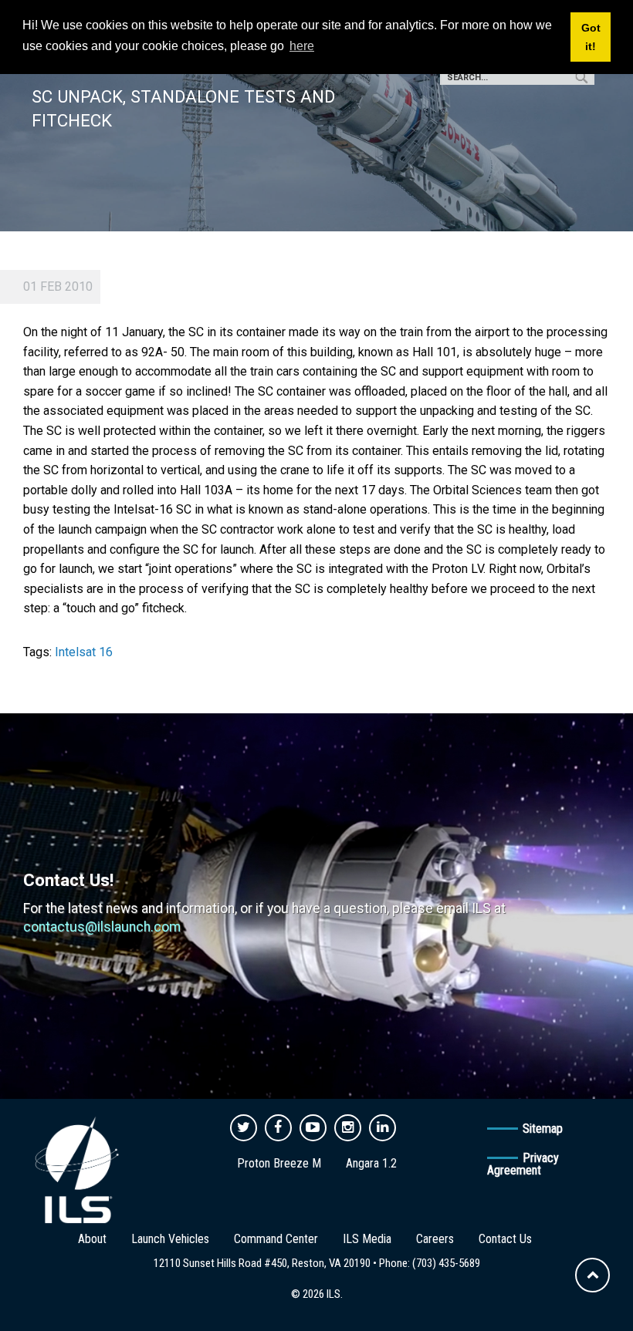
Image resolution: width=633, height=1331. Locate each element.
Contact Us (505, 1239)
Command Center (276, 1239)
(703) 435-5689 (446, 1263)
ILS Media (367, 1239)
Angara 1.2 (371, 1163)
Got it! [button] (591, 37)
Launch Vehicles (170, 1239)
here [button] (301, 45)
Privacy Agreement (523, 1164)
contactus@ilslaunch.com (102, 927)
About (92, 1239)
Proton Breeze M (279, 1163)
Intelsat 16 (84, 652)
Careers (435, 1239)
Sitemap (543, 1128)
